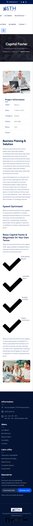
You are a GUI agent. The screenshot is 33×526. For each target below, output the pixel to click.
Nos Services (19, 16)
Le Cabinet (8, 16)
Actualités (12, 24)
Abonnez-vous (25, 490)
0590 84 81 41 (13, 2)
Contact (22, 24)
